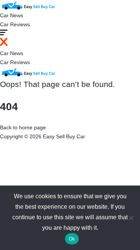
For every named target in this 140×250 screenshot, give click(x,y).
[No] (130, 218)
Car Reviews (15, 24)
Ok (72, 239)
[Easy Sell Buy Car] (28, 5)
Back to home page (23, 127)
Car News (11, 15)
